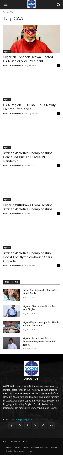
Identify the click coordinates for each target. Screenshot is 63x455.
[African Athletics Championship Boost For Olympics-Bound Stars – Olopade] (31, 235)
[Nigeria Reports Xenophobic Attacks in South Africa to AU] (11, 327)
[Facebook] (11, 425)
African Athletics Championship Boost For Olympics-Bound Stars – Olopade (29, 257)
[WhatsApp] (43, 425)
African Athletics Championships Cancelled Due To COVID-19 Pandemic (27, 157)
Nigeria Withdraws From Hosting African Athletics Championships (27, 207)
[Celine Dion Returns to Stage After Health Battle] (11, 295)
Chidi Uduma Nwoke (13, 65)
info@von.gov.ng (24, 419)
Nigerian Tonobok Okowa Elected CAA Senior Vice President (28, 59)
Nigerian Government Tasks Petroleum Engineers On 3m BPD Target (39, 341)
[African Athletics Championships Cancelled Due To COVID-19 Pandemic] (31, 135)
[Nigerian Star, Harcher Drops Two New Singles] (11, 311)
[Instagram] (19, 425)
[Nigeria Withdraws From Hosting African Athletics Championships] (31, 187)
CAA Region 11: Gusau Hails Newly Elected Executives (29, 107)
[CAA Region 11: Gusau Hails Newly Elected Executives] (31, 87)
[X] (35, 425)
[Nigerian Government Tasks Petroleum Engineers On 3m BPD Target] (11, 343)
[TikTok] (27, 425)
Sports (7, 51)
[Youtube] (51, 425)
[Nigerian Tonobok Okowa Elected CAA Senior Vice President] (31, 39)
